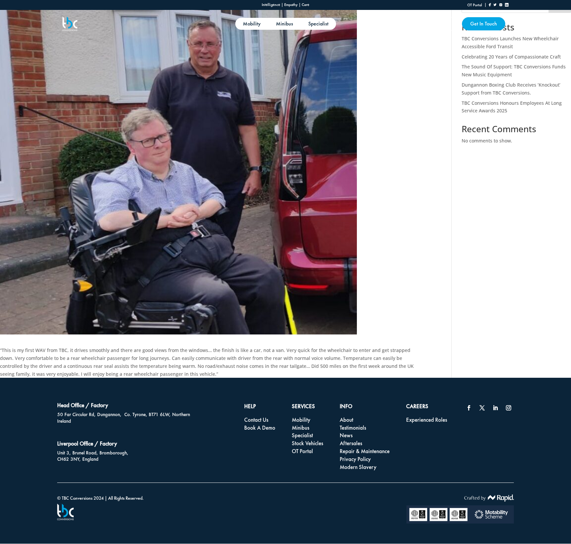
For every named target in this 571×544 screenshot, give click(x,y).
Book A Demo (259, 427)
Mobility (252, 23)
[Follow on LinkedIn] (495, 408)
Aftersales (351, 443)
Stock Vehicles (307, 443)
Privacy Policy (355, 459)
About (444, 23)
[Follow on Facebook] (469, 408)
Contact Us (256, 419)
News (346, 435)
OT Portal (302, 451)
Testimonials (353, 427)
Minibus (284, 23)
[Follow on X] (482, 408)
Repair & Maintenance (365, 451)
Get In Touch (483, 23)
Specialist (318, 23)
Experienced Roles (426, 419)
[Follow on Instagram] (508, 408)
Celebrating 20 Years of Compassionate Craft (511, 57)
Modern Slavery (358, 467)
